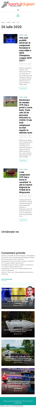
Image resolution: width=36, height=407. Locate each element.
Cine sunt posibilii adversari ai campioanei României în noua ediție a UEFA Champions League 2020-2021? (25, 49)
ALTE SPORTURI (14, 295)
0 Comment (28, 65)
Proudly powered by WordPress (12, 401)
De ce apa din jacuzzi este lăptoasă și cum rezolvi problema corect (18, 330)
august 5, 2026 (18, 334)
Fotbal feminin (22, 295)
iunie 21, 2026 (18, 390)
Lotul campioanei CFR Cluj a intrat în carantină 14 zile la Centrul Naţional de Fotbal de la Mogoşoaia (25, 182)
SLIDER (25, 35)
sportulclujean (23, 63)
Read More (23, 88)
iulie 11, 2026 (18, 362)
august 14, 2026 (18, 305)
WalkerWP (18, 403)
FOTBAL (21, 35)
